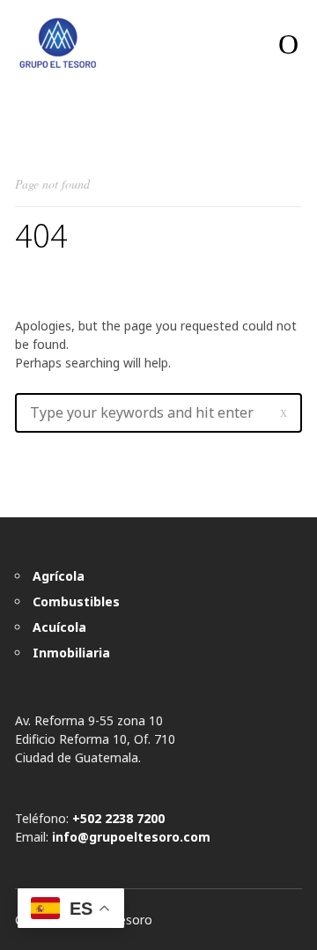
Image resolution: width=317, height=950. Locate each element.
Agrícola (59, 576)
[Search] (283, 412)
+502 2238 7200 (118, 818)
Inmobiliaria (71, 652)
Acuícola (59, 627)
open (288, 44)
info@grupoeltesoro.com (131, 836)
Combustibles (76, 601)
